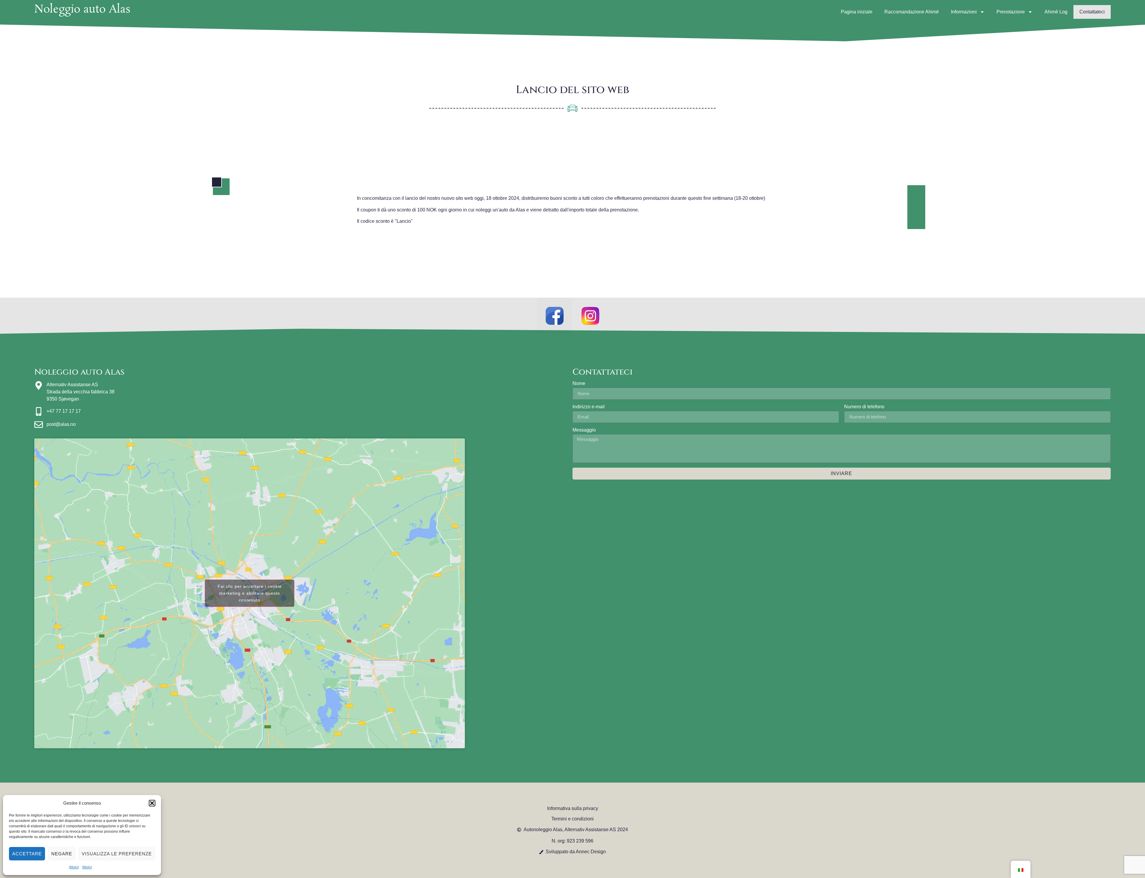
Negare (61, 853)
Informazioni (964, 11)
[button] (152, 803)
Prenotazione (1011, 11)
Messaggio (584, 430)
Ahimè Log (1056, 11)
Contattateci (1092, 11)
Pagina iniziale (856, 11)
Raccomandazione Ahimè (911, 11)
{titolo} (74, 867)
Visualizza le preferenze (117, 853)
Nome (578, 383)
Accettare (27, 853)
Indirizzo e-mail (588, 406)
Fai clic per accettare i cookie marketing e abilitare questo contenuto (250, 593)
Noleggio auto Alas (82, 9)
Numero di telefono (864, 406)
